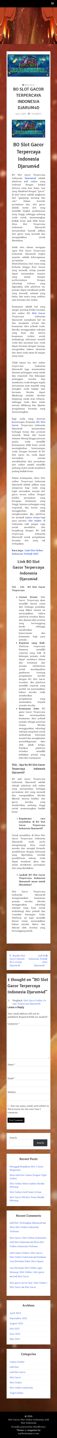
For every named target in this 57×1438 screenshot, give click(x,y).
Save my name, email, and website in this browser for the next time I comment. (28, 1109)
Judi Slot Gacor (21, 1276)
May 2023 (15, 1339)
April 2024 (15, 1313)
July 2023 (15, 1328)
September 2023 (18, 1318)
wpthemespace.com (28, 1433)
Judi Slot (14, 1367)
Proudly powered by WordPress (28, 1426)
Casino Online (17, 1361)
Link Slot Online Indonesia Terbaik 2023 (27, 552)
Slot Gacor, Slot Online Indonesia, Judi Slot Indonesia (28, 1421)
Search (13, 1137)
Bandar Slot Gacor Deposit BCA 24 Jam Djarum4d (17, 960)
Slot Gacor (30, 84)
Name (11, 1064)
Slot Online (16, 1382)
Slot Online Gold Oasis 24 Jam (25, 1192)
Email (11, 1078)
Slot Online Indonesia (21, 1387)
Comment (13, 1023)
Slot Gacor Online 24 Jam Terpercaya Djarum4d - (29, 1002)
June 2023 (15, 1333)
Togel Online (16, 1392)
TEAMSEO (36, 113)
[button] (53, 3)
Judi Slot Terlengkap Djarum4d (26, 1222)
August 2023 (16, 1323)
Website (11, 1092)
